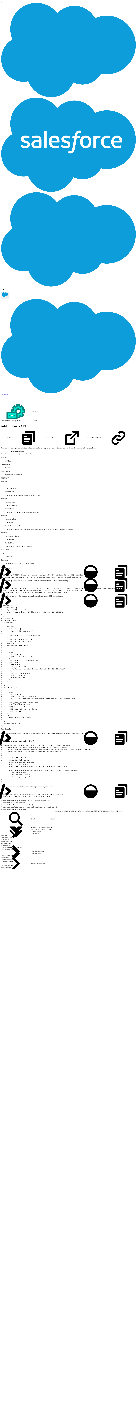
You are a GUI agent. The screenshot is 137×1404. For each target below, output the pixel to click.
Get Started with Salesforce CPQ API (88, 811)
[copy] (121, 572)
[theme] (91, 572)
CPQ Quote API (106, 811)
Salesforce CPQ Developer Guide (65, 811)
